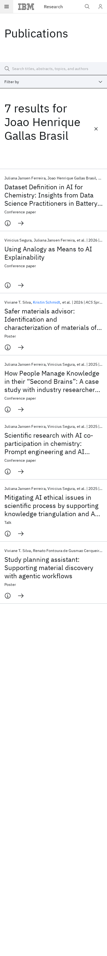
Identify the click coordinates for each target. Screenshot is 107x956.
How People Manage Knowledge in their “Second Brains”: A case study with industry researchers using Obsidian (51, 381)
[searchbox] (53, 68)
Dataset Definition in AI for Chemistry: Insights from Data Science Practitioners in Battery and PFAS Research (50, 195)
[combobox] (53, 81)
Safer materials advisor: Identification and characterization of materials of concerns (50, 319)
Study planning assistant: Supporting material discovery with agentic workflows (48, 567)
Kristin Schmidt (46, 302)
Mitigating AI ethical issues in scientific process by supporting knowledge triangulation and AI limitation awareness (51, 505)
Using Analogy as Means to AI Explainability (48, 253)
